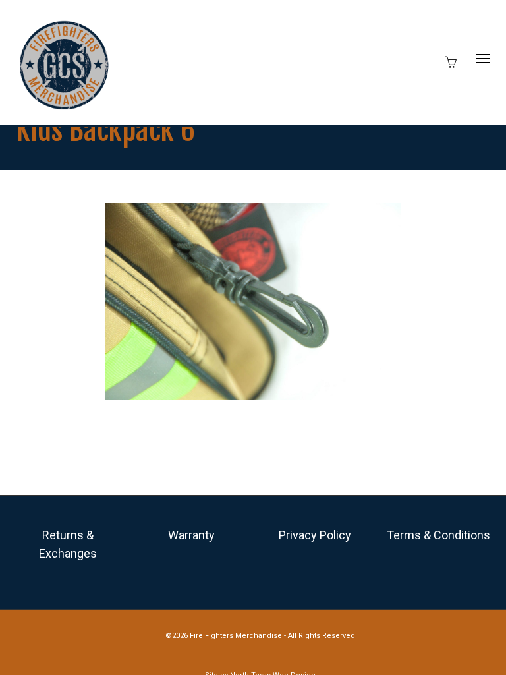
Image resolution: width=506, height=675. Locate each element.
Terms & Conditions (438, 535)
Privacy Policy (315, 535)
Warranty (191, 535)
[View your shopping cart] (454, 61)
